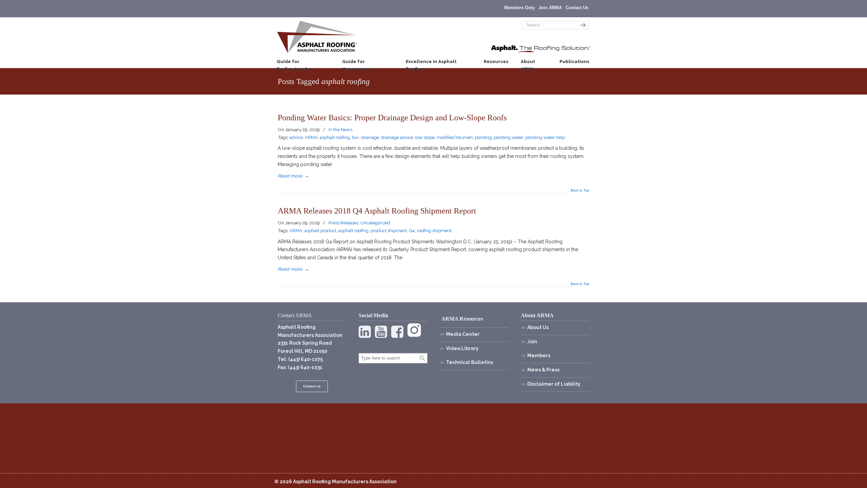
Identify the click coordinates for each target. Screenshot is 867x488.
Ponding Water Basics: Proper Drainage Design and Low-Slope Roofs (392, 117)
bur (355, 137)
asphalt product (320, 230)
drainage (370, 137)
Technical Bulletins (469, 362)
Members (538, 355)
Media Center (463, 334)
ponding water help (545, 137)
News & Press (543, 369)
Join (532, 341)
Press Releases (343, 222)
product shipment (389, 230)
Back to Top (580, 190)
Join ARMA (550, 7)
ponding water (508, 137)
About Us (538, 327)
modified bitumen (455, 137)
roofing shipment (434, 230)
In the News (340, 129)
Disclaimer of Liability (553, 384)
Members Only (519, 7)
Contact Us (577, 7)
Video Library (462, 348)
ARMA (311, 137)
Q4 (412, 230)
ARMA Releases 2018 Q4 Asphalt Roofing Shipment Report (377, 210)
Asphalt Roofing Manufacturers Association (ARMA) (317, 36)
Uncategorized (375, 222)
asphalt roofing (335, 137)
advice (296, 137)
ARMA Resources (462, 319)
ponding (483, 137)
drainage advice (397, 137)
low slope (425, 137)
